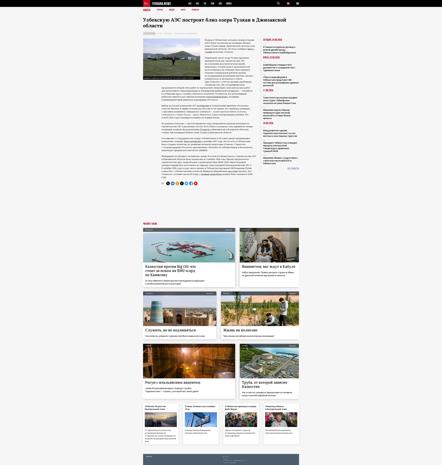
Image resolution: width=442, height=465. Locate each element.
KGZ (197, 3)
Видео (172, 10)
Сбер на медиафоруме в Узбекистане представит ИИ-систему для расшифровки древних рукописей (281, 81)
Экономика (168, 33)
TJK (205, 3)
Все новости (293, 168)
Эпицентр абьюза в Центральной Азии (276, 407)
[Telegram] (186, 183)
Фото (183, 10)
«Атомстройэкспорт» (217, 96)
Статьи (160, 10)
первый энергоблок (211, 174)
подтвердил (203, 105)
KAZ (189, 3)
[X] (168, 183)
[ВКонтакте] (172, 183)
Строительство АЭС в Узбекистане (185, 33)
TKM (212, 3)
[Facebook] (191, 183)
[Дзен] (182, 183)
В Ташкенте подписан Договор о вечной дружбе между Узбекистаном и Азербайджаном (279, 50)
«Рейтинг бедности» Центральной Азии (155, 407)
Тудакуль (205, 129)
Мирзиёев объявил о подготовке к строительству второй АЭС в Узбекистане (280, 160)
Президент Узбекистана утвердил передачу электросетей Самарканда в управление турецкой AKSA (280, 146)
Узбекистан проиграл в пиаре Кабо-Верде (240, 407)
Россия (159, 33)
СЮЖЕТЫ (195, 10)
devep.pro (233, 462)
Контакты (149, 456)
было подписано (193, 141)
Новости (146, 10)
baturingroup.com (239, 460)
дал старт (233, 171)
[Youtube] (196, 183)
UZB (220, 3)
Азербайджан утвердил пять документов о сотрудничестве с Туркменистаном (279, 67)
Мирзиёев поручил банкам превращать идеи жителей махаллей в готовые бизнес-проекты (277, 114)
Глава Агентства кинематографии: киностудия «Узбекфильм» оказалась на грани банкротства (280, 100)
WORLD (229, 3)
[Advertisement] (221, 205)
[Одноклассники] (177, 183)
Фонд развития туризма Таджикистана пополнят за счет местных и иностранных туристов (280, 133)
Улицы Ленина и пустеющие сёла (200, 407)
